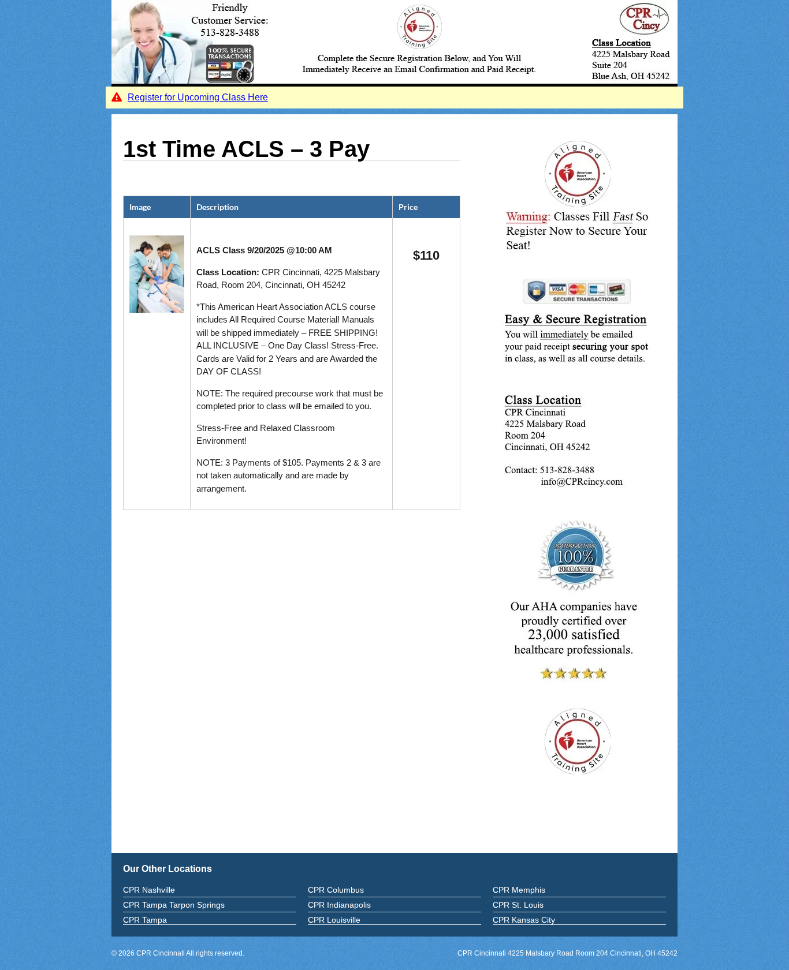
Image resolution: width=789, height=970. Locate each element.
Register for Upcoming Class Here (198, 97)
